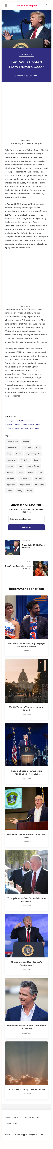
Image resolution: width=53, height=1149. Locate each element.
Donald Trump (12, 442)
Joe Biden (25, 460)
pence (30, 472)
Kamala (36, 460)
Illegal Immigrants (33, 454)
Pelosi (20, 472)
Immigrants (11, 460)
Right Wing (39, 485)
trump (29, 491)
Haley (9, 454)
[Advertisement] (26, 113)
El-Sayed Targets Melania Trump (20, 421)
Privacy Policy (11, 1118)
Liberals (10, 466)
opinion (10, 472)
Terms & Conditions (30, 1118)
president (10, 478)
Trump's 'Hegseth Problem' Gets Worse (23, 428)
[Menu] (6, 6)
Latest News (26, 54)
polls (40, 472)
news (20, 466)
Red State (38, 478)
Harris (18, 454)
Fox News (27, 448)
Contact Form (11, 1123)
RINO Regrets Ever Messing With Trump (23, 424)
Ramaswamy (25, 478)
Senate (9, 491)
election (26, 442)
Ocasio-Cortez (33, 466)
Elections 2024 (12, 448)
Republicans (25, 485)
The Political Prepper (26, 5)
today (19, 491)
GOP (38, 448)
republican (11, 485)
